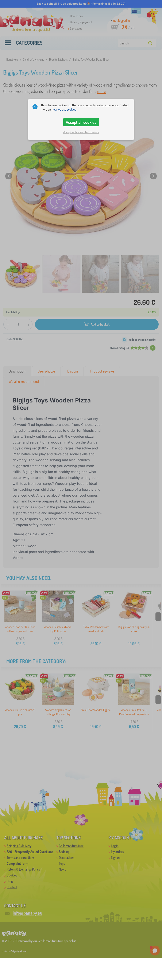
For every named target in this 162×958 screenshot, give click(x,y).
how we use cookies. (64, 109)
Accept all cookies (81, 122)
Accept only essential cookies (81, 132)
